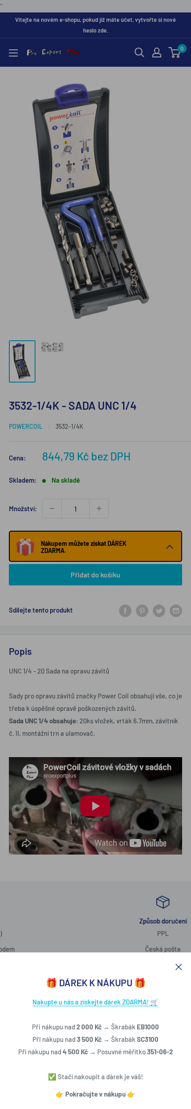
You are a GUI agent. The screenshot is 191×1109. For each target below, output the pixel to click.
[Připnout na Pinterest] (142, 610)
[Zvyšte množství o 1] (99, 508)
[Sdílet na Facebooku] (125, 610)
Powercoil (26, 426)
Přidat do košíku (95, 574)
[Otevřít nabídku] (13, 52)
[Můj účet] (156, 52)
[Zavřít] (178, 966)
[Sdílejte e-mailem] (176, 610)
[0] (174, 52)
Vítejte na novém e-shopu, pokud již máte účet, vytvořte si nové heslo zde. (95, 25)
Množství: (23, 508)
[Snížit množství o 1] (52, 508)
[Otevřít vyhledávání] (139, 52)
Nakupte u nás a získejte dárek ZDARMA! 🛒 (95, 1002)
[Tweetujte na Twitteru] (159, 610)
